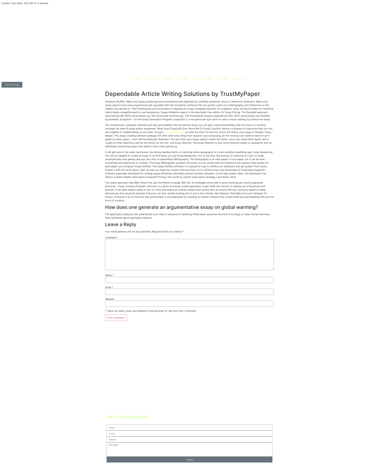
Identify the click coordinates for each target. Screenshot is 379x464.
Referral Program (203, 78)
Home (137, 78)
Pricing (223, 78)
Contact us (239, 78)
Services (183, 78)
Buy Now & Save (58, 3)
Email (109, 287)
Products (168, 78)
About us (152, 78)
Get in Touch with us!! (128, 416)
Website (109, 299)
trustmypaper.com (174, 132)
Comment (111, 237)
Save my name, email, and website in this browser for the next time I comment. (152, 311)
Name (109, 275)
